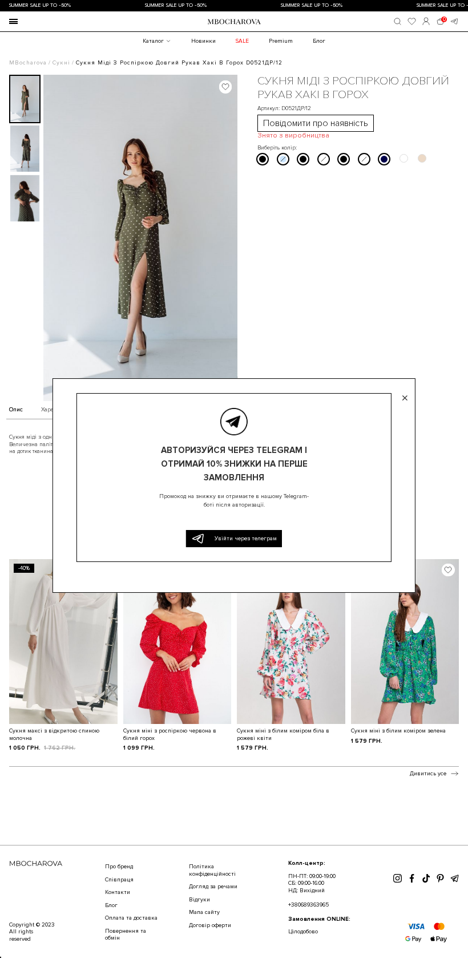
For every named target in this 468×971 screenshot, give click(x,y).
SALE (242, 41)
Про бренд (119, 866)
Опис (16, 410)
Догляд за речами (213, 886)
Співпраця (119, 879)
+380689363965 (308, 904)
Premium (281, 41)
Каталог (153, 41)
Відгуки (199, 899)
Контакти (117, 892)
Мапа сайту (204, 912)
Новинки (203, 41)
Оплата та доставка (131, 918)
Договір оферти (210, 925)
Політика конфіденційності (212, 870)
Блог (319, 41)
